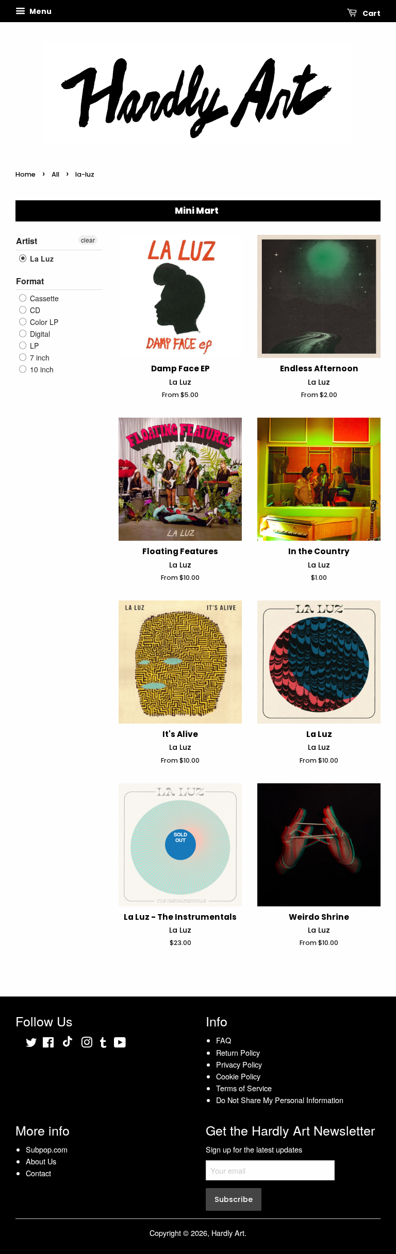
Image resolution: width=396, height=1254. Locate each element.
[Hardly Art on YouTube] (120, 1043)
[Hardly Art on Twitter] (31, 1043)
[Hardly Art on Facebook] (48, 1043)
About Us (41, 1161)
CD (34, 310)
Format (30, 281)
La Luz (41, 258)
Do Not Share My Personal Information (279, 1099)
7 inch (39, 357)
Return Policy (238, 1052)
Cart (371, 13)
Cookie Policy (238, 1076)
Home (25, 174)
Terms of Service (244, 1088)
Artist (26, 241)
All (55, 174)
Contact (38, 1172)
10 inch (41, 369)
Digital (39, 334)
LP (33, 345)
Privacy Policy (239, 1064)
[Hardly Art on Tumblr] (103, 1043)
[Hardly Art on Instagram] (86, 1043)
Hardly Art (227, 1232)
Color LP (43, 322)
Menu (40, 11)
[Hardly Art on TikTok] (67, 1043)
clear (88, 239)
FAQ (223, 1040)
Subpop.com (47, 1149)
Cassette (43, 298)
